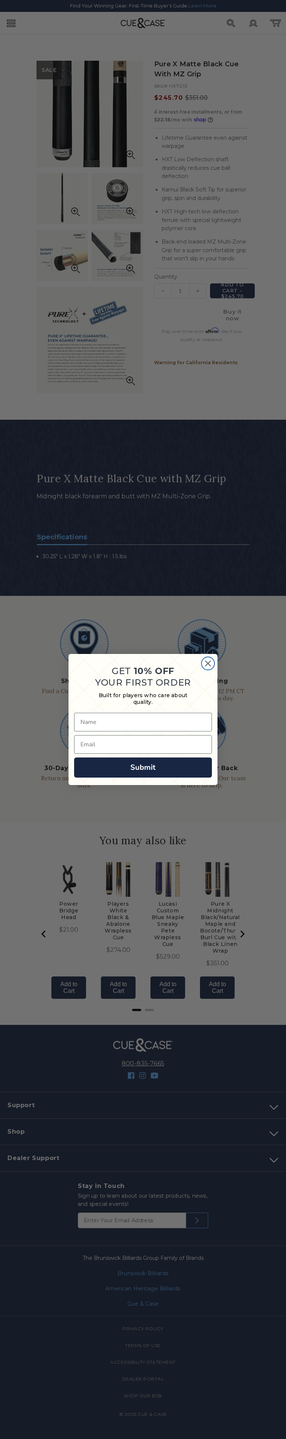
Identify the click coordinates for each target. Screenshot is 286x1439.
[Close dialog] (207, 663)
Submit (143, 767)
